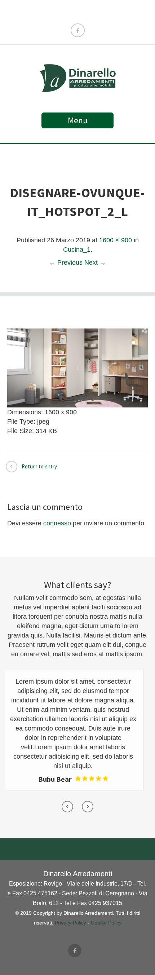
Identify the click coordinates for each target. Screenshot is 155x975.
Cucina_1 (76, 249)
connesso (57, 523)
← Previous (66, 262)
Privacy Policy (70, 923)
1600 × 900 (115, 240)
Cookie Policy (106, 923)
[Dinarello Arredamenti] (77, 88)
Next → (95, 262)
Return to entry (39, 466)
